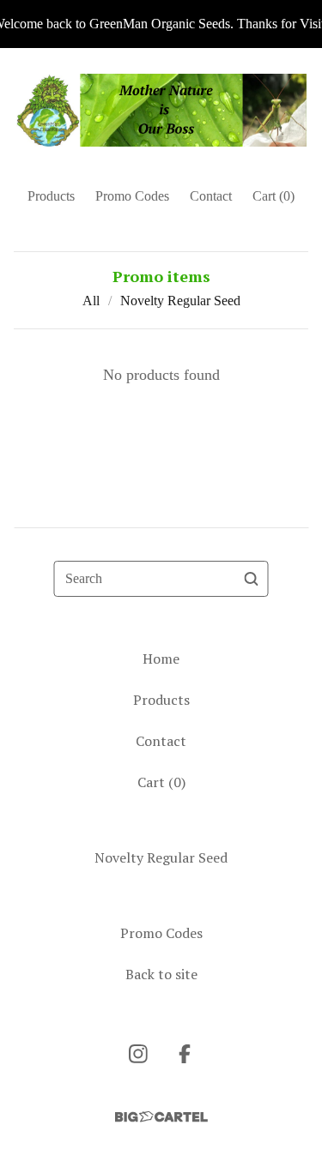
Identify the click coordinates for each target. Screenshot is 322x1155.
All (91, 300)
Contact (211, 196)
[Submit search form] (251, 578)
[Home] (161, 110)
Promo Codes (132, 196)
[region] (161, 24)
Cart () (273, 196)
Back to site (161, 974)
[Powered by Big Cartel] (161, 1116)
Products (51, 196)
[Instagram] (138, 1054)
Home (161, 658)
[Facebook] (184, 1054)
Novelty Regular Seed (180, 300)
